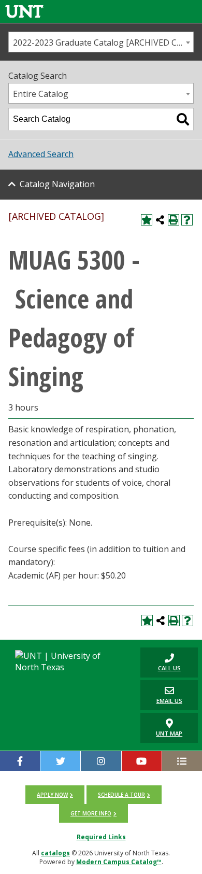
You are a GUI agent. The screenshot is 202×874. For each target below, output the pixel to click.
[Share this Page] (160, 219)
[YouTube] (142, 761)
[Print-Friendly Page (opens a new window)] (173, 219)
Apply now (52, 794)
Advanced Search (41, 154)
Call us (160, 662)
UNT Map (169, 733)
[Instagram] (101, 761)
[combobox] (101, 42)
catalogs (55, 853)
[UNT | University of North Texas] (67, 661)
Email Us (161, 694)
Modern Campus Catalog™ (119, 861)
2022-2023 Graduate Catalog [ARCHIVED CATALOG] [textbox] (103, 42)
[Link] (24, 11)
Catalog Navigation (57, 184)
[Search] (183, 119)
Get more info (90, 813)
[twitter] (60, 761)
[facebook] (20, 761)
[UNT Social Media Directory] (182, 761)
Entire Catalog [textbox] (40, 94)
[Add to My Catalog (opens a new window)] (146, 219)
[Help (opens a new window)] (187, 219)
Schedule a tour (121, 794)
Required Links (101, 837)
